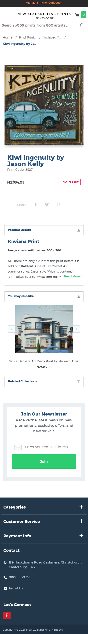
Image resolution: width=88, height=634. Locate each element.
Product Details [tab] (19, 230)
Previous (11, 329)
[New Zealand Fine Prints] (44, 14)
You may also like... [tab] (22, 296)
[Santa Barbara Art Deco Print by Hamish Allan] (44, 330)
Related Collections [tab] (22, 381)
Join (44, 461)
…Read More (71, 276)
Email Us (16, 588)
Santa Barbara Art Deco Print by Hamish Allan (44, 361)
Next (76, 329)
